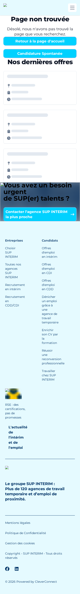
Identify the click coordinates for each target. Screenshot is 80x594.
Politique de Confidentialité (25, 533)
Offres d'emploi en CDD (48, 285)
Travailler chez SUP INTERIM (49, 375)
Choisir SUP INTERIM (11, 252)
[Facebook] (7, 569)
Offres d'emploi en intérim (49, 252)
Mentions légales (17, 523)
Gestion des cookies (20, 543)
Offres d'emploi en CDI (48, 268)
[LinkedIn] (17, 569)
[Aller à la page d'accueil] (18, 7)
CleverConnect (46, 582)
